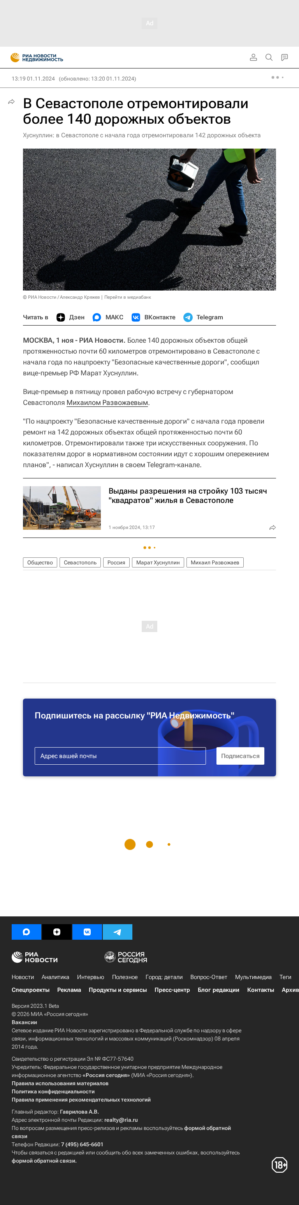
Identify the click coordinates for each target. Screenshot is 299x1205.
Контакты (260, 989)
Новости (23, 977)
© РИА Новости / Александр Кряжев (61, 297)
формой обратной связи (43, 1161)
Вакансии (24, 1022)
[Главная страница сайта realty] (50, 57)
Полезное (125, 977)
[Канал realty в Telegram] (117, 932)
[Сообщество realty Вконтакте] (87, 932)
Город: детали (164, 977)
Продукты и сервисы (118, 989)
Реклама (69, 989)
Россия (116, 562)
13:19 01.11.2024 (33, 78)
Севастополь (80, 562)
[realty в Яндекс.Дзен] (57, 932)
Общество (40, 562)
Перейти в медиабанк (127, 297)
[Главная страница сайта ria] (12, 57)
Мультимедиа (253, 977)
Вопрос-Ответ (208, 977)
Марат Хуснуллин (158, 562)
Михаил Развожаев (215, 562)
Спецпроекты (30, 989)
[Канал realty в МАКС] (26, 932)
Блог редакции (218, 989)
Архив (290, 989)
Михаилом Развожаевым (107, 402)
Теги (285, 977)
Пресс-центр (172, 989)
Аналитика (55, 977)
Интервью (90, 977)
